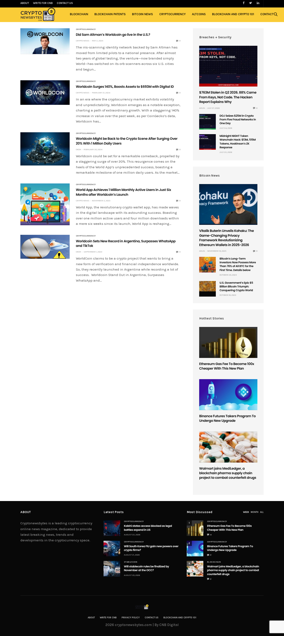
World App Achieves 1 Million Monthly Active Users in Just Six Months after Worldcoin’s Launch (123, 192)
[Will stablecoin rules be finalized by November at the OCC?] (112, 569)
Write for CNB (108, 617)
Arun (202, 108)
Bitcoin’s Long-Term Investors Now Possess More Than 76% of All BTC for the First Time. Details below (238, 264)
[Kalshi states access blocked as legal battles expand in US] (112, 528)
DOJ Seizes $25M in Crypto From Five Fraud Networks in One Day (238, 119)
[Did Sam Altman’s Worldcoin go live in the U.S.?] (45, 41)
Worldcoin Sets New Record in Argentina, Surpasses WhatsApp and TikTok (126, 243)
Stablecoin (130, 562)
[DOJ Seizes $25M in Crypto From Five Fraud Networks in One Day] (207, 122)
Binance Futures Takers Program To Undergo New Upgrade (227, 418)
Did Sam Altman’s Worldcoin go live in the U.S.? (113, 34)
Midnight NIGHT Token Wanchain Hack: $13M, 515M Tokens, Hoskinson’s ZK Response (238, 141)
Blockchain (79, 14)
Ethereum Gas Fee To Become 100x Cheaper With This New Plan (226, 366)
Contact (267, 14)
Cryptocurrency (172, 14)
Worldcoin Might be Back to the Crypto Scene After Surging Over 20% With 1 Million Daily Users (127, 141)
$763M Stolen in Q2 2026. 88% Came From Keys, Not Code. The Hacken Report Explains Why (227, 97)
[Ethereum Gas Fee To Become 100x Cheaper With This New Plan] (228, 342)
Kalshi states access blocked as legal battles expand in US (148, 528)
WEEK (246, 512)
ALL (262, 512)
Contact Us (151, 617)
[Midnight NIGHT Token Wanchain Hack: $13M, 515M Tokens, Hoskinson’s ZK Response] (207, 142)
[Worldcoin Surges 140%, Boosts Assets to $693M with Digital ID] (45, 92)
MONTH (254, 512)
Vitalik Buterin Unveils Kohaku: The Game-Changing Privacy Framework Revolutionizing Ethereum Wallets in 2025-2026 (226, 237)
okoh (78, 149)
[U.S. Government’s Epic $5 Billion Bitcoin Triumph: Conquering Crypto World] (207, 286)
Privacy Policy (131, 617)
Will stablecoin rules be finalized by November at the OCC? (146, 568)
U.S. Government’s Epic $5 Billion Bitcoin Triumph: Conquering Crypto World (236, 286)
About (91, 617)
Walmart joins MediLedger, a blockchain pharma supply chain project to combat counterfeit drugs (227, 473)
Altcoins (199, 14)
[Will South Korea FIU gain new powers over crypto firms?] (112, 548)
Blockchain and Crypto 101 (233, 14)
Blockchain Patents (110, 14)
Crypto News (82, 41)
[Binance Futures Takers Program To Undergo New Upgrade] (228, 394)
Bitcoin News (142, 14)
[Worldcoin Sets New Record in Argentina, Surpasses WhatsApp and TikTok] (45, 247)
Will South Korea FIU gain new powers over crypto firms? (151, 548)
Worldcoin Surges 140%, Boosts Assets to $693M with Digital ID (125, 86)
